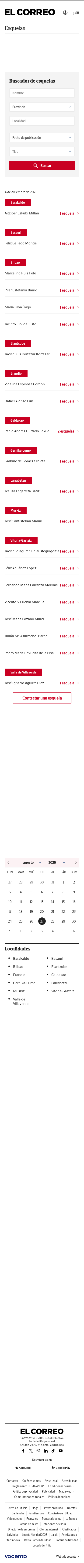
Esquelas (15, 28)
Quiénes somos (31, 1481)
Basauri (15, 232)
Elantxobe (17, 343)
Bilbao (15, 262)
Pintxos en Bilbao (52, 1508)
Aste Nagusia (69, 1534)
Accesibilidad (69, 1481)
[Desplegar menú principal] (76, 12)
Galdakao (17, 420)
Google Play (63, 1468)
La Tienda (71, 1518)
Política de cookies (59, 1497)
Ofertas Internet (48, 1529)
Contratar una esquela (42, 698)
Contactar (12, 1481)
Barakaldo (17, 202)
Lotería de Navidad (67, 1540)
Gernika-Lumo (20, 450)
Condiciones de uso (60, 1486)
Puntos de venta (51, 1518)
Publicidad (48, 1491)
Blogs (35, 1508)
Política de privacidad (25, 1491)
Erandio (16, 373)
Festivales (32, 1518)
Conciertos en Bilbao (60, 1513)
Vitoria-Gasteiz (21, 540)
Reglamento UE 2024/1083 (28, 1486)
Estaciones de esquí (54, 1524)
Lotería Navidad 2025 (34, 1534)
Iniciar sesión (65, 12)
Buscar (45, 165)
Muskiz (15, 510)
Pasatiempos (36, 1513)
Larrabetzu (18, 480)
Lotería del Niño (42, 1545)
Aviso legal (51, 1481)
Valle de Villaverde (23, 672)
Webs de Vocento (66, 1556)
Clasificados (69, 1529)
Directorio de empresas (21, 1529)
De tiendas (18, 1513)
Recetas (72, 1508)
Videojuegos (14, 1518)
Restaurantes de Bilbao (38, 1540)
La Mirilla (12, 1534)
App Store (25, 1468)
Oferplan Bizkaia (17, 1508)
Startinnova (13, 1540)
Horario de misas (28, 1524)
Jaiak (54, 1534)
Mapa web (65, 1491)
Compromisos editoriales (29, 1497)
